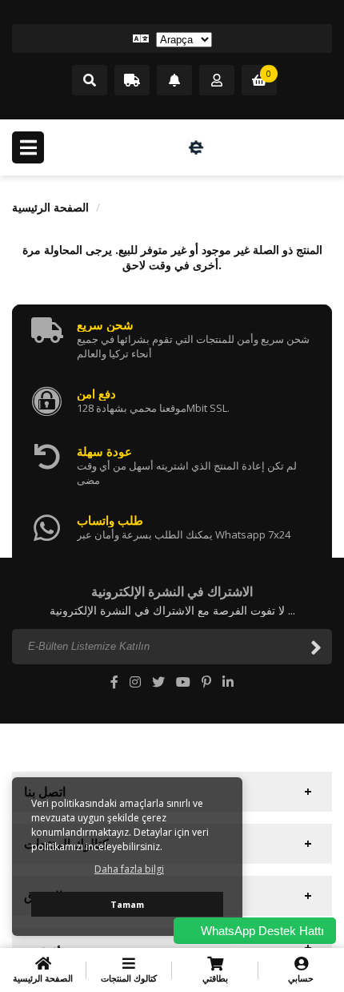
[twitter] (158, 682)
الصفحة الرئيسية (50, 207)
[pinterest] (206, 682)
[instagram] (135, 682)
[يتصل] (89, 81)
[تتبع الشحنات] (132, 81)
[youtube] (183, 682)
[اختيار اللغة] (172, 38)
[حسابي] (216, 81)
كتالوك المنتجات (129, 978)
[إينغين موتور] (196, 147)
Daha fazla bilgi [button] (129, 869)
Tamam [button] (127, 904)
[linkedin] (228, 682)
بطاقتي (215, 978)
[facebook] (114, 682)
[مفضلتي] (174, 81)
